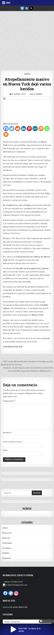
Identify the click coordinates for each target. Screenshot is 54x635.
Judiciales (7, 543)
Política (5, 553)
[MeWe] (35, 128)
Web (5, 450)
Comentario (9, 401)
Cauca (5, 528)
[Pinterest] (29, 128)
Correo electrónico (13, 442)
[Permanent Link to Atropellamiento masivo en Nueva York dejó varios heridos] (27, 109)
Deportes (7, 533)
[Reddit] (17, 128)
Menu (8, 2)
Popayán (6, 558)
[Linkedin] (23, 128)
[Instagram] (16, 593)
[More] (6, 134)
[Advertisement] (27, 39)
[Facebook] (26, 8)
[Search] (31, 8)
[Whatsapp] (47, 128)
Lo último (6, 548)
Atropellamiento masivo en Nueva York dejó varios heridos (27, 84)
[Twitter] (22, 8)
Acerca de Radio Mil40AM (15, 607)
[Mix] (41, 128)
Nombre (8, 433)
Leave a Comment (36, 94)
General (27, 74)
